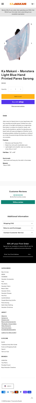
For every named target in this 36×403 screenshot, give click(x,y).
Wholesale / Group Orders (8, 324)
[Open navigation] (4, 3)
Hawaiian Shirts (5, 291)
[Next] (31, 43)
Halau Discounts (6, 325)
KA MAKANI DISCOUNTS (8, 329)
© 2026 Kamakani (6, 401)
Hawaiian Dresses (6, 293)
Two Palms (4, 362)
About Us (4, 316)
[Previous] (4, 43)
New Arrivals (5, 272)
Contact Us (4, 318)
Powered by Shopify (16, 401)
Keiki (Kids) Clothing (7, 305)
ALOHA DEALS (5, 298)
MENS (3, 274)
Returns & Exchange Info (8, 322)
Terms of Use (5, 351)
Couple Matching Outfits (8, 300)
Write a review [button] (18, 202)
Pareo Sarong (5, 302)
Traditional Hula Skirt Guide (9, 344)
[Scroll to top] (32, 398)
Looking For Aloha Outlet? (8, 332)
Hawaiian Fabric (5, 286)
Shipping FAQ (9, 223)
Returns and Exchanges (12, 228)
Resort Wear (4, 288)
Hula (2, 281)
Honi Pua (4, 295)
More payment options (18, 106)
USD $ (9, 386)
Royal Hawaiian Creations (8, 367)
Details (5, 115)
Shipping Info (5, 320)
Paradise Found (5, 365)
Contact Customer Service (14, 233)
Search (3, 349)
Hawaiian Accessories (7, 279)
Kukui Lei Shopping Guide (8, 347)
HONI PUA (4, 360)
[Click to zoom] (31, 24)
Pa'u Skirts (4, 283)
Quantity (4, 89)
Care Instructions (6, 327)
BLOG (3, 342)
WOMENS (4, 276)
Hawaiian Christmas (7, 307)
